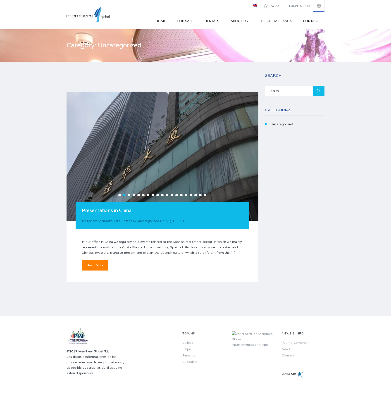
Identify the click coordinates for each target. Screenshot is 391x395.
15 (186, 195)
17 (195, 195)
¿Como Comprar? (295, 343)
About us (239, 21)
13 (176, 195)
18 (200, 195)
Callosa (187, 343)
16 (191, 195)
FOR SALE (185, 21)
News (286, 349)
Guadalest (190, 362)
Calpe (186, 349)
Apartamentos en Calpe (250, 345)
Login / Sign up (300, 5)
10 (162, 195)
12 (172, 195)
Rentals (212, 21)
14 (181, 195)
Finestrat (189, 355)
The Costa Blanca (275, 21)
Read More (95, 265)
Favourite (276, 5)
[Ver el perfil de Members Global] (253, 336)
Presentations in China (107, 210)
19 (205, 195)
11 (167, 195)
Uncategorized (148, 221)
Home (160, 21)
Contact (311, 21)
